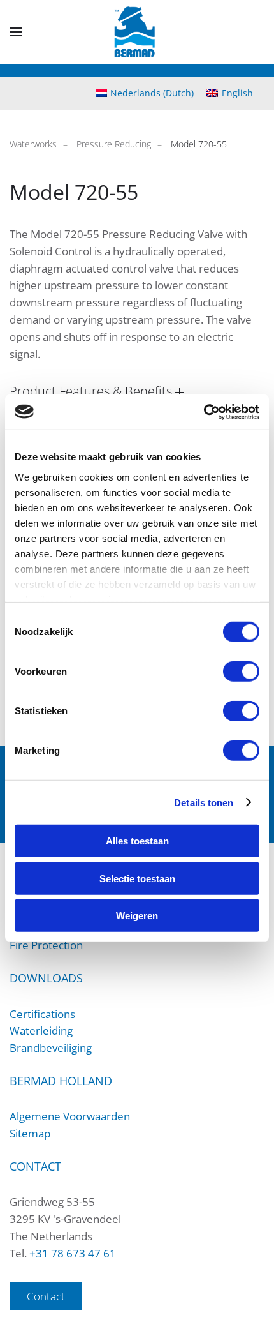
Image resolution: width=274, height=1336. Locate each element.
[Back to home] (137, 32)
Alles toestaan (137, 841)
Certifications (42, 1014)
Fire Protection (46, 945)
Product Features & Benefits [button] (92, 391)
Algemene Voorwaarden (70, 1116)
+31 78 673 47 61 (72, 1253)
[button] (16, 32)
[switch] (241, 671)
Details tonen (203, 802)
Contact (46, 1296)
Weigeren (137, 915)
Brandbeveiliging (51, 1047)
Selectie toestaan (137, 878)
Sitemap (30, 1133)
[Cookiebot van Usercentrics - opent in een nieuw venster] (203, 411)
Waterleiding (41, 1030)
